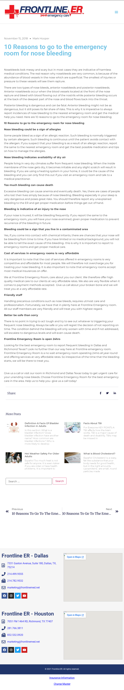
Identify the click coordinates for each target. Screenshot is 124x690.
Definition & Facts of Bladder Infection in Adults (42, 424)
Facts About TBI (92, 423)
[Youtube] (24, 596)
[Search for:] (29, 481)
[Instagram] (11, 596)
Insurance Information (62, 677)
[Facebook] (4, 596)
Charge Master (62, 683)
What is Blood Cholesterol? (99, 453)
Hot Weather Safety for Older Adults (42, 455)
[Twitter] (18, 596)
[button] (116, 12)
